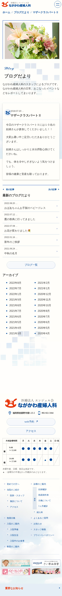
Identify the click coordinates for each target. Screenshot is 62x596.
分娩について (44, 500)
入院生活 (14, 535)
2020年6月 (44, 322)
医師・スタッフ (17, 495)
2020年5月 (44, 327)
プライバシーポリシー (44, 535)
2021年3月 (15, 333)
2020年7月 (44, 316)
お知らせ (38, 524)
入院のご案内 (13, 524)
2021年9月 (15, 299)
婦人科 (40, 512)
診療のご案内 (40, 484)
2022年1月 (15, 294)
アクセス (31, 431)
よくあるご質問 (41, 518)
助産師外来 (43, 495)
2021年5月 (15, 322)
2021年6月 (15, 316)
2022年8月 (15, 282)
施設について (16, 501)
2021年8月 (15, 305)
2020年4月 (44, 333)
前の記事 (10, 189)
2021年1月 (44, 288)
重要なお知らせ (14, 588)
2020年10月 (44, 305)
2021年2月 (44, 282)
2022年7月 (15, 288)
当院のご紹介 (13, 490)
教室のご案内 (13, 546)
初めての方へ (13, 484)
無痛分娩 (11, 518)
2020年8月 (44, 310)
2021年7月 (15, 310)
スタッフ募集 (40, 529)
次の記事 (52, 189)
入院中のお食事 (17, 541)
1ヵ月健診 (43, 506)
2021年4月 (15, 327)
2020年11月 (44, 299)
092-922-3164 (47, 413)
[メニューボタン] (57, 4)
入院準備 (14, 529)
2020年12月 (44, 294)
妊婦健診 (42, 489)
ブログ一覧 (31, 264)
